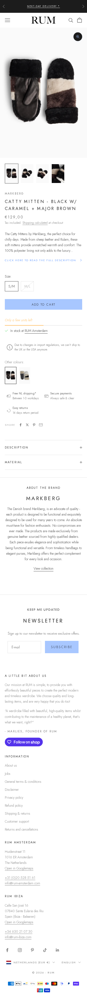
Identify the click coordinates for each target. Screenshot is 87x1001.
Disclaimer (12, 789)
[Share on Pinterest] (34, 425)
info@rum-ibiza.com (18, 937)
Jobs (7, 773)
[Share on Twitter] (27, 425)
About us (11, 765)
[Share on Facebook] (20, 425)
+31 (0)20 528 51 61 (20, 877)
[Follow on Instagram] (19, 950)
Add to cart (44, 304)
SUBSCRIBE (62, 647)
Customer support (17, 821)
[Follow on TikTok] (45, 950)
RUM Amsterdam (36, 330)
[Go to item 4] (58, 173)
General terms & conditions (23, 781)
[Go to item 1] (11, 173)
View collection (43, 568)
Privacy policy (14, 797)
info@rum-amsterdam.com (22, 883)
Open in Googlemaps (19, 868)
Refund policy (14, 805)
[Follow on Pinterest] (32, 950)
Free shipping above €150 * (43, 8)
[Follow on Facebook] (7, 950)
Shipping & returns (17, 813)
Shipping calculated (35, 222)
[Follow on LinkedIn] (57, 950)
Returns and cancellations (21, 829)
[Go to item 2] (27, 173)
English (69, 962)
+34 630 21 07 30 (18, 931)
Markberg (14, 193)
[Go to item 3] (42, 173)
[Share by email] (41, 425)
